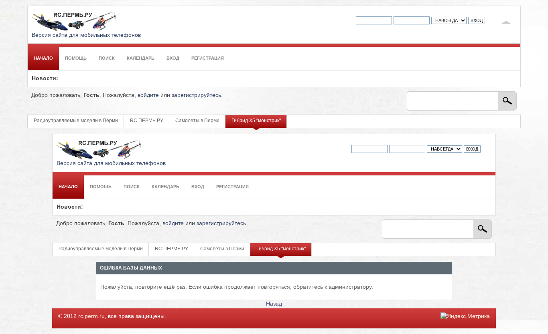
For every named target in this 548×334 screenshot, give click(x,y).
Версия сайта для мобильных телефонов (86, 35)
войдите (148, 95)
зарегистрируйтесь (196, 95)
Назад (274, 304)
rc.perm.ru (91, 316)
